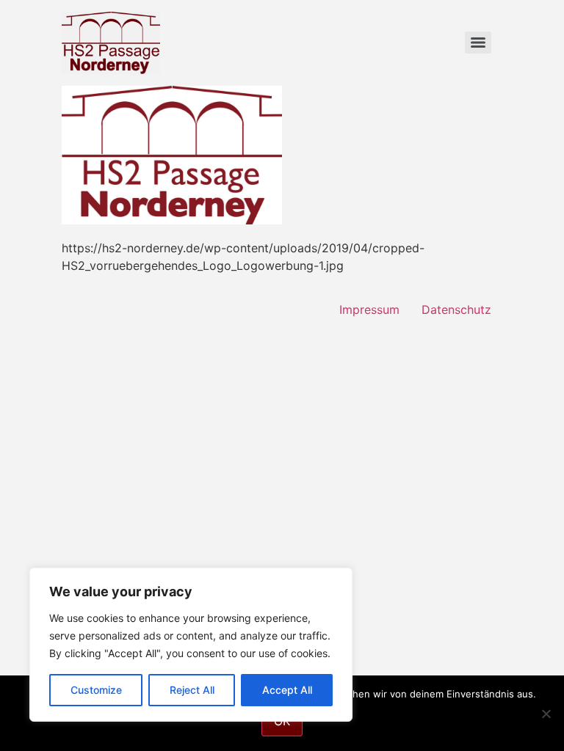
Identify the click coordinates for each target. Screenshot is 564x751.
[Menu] (478, 43)
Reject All (192, 690)
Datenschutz (456, 309)
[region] (190, 645)
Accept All (287, 690)
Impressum (369, 309)
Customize (96, 690)
